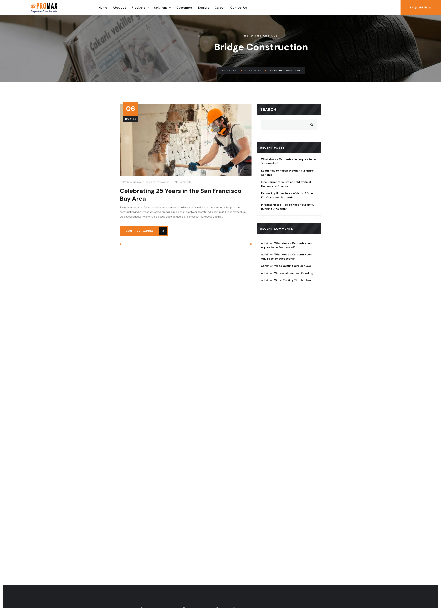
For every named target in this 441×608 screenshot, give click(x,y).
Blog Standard (253, 70)
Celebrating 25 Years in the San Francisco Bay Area (181, 195)
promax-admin (132, 181)
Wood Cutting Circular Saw (292, 266)
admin (265, 243)
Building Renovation (157, 181)
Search (268, 109)
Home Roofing (230, 70)
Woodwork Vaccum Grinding (293, 273)
